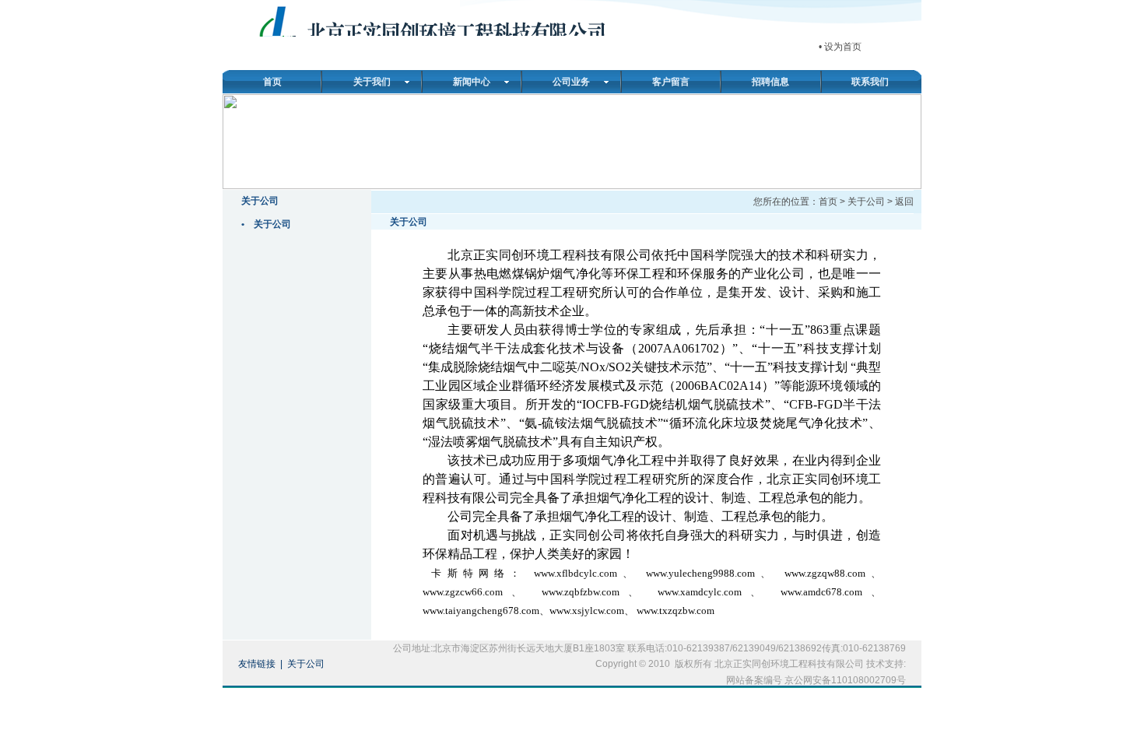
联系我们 (870, 81)
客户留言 (671, 81)
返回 (904, 201)
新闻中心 (471, 81)
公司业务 (571, 81)
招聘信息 (770, 81)
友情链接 (256, 663)
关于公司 (272, 224)
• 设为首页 (840, 46)
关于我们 (372, 81)
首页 (272, 81)
